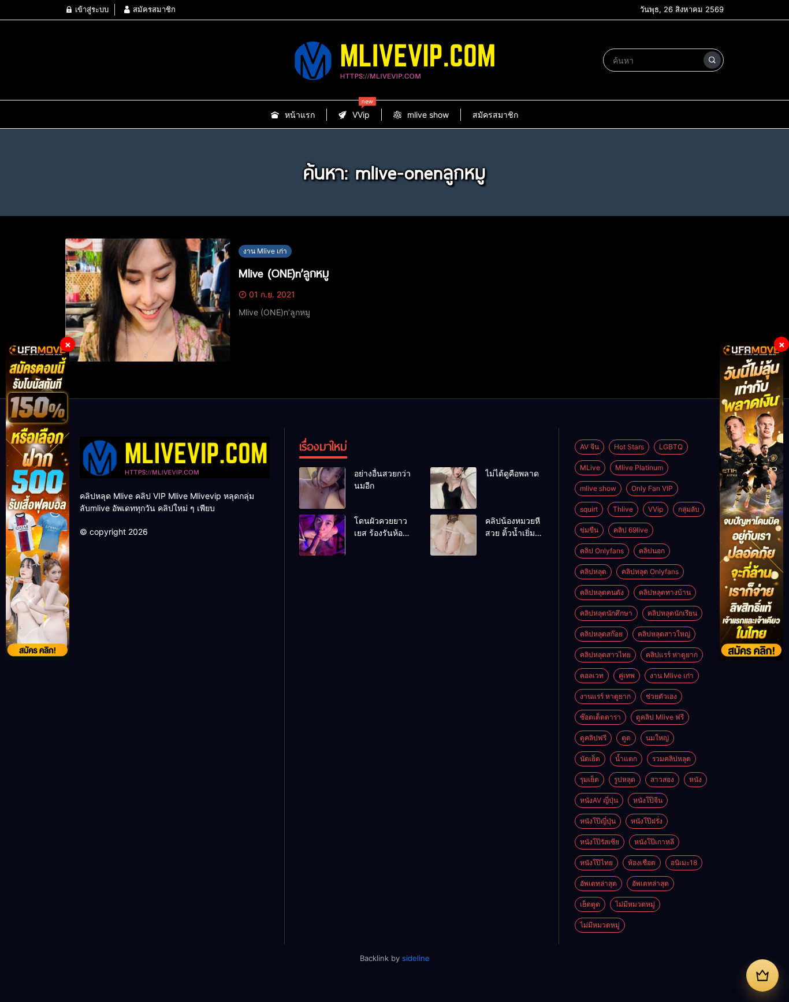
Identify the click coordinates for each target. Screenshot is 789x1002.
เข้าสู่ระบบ (91, 9)
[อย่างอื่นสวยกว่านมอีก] (322, 488)
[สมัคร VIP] (762, 975)
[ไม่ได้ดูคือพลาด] (453, 488)
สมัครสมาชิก (153, 9)
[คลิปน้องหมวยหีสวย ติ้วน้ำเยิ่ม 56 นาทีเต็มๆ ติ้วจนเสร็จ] (453, 535)
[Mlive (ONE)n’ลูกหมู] (147, 300)
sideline (416, 958)
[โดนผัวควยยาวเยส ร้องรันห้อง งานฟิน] (322, 535)
